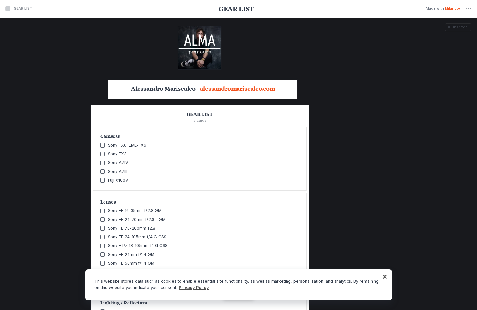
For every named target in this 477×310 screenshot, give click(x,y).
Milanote (452, 9)
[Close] (385, 276)
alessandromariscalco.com (237, 88)
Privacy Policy (194, 287)
